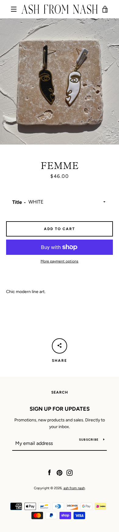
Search (59, 392)
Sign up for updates (60, 408)
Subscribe (89, 440)
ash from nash (74, 488)
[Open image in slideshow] (59, 81)
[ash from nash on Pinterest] (59, 472)
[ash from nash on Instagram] (70, 472)
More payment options (59, 261)
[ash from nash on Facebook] (49, 472)
